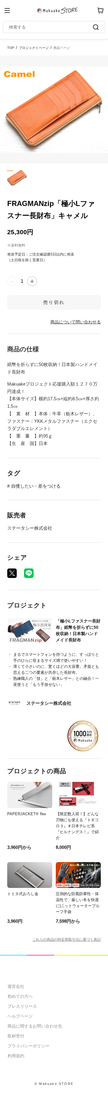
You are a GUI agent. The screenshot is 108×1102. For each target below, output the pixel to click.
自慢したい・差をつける (36, 486)
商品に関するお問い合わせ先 (35, 1026)
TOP (10, 48)
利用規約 (16, 1055)
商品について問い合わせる (75, 321)
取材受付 (16, 1036)
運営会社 (16, 986)
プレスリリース (22, 1006)
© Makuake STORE (54, 1083)
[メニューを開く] (7, 10)
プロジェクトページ (34, 48)
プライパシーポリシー (29, 1045)
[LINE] (29, 573)
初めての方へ (20, 996)
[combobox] (51, 27)
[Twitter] (12, 573)
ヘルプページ (20, 1016)
